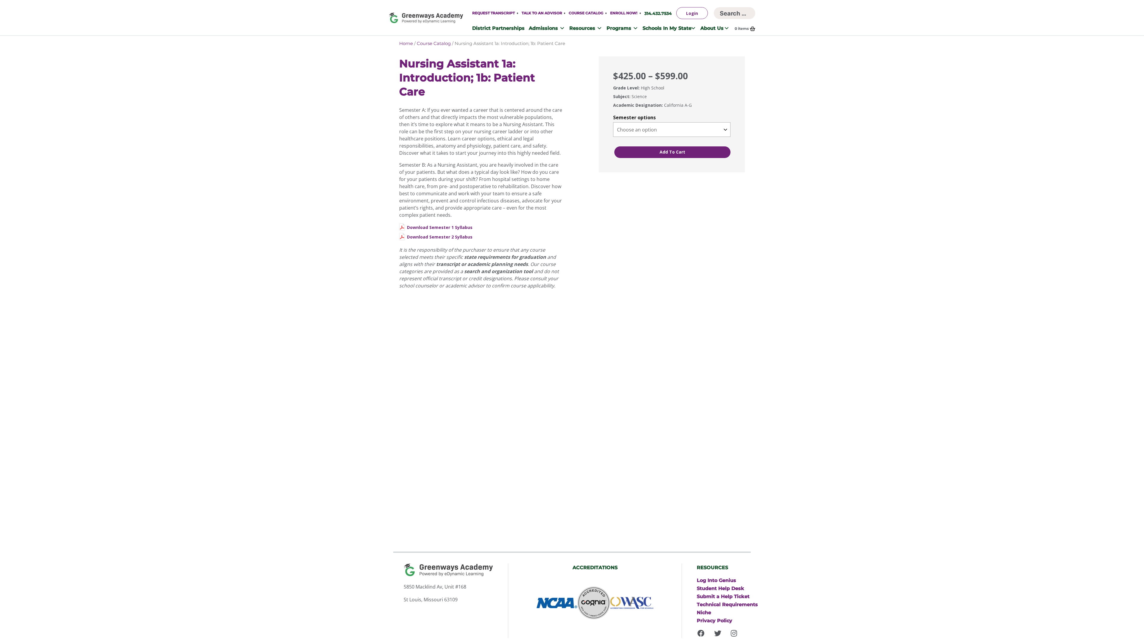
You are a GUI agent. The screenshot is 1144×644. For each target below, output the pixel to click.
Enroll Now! (623, 13)
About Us (712, 28)
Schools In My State (667, 28)
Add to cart (672, 152)
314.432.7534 (658, 13)
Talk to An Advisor (542, 13)
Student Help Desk (720, 588)
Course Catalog (586, 13)
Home (406, 43)
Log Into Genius (716, 580)
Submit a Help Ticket (723, 596)
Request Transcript (493, 13)
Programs (619, 28)
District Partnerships (498, 28)
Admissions (543, 28)
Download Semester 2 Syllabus (439, 237)
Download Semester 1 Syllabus (439, 227)
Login (692, 13)
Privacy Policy (714, 620)
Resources (582, 28)
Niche (704, 612)
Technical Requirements (727, 604)
